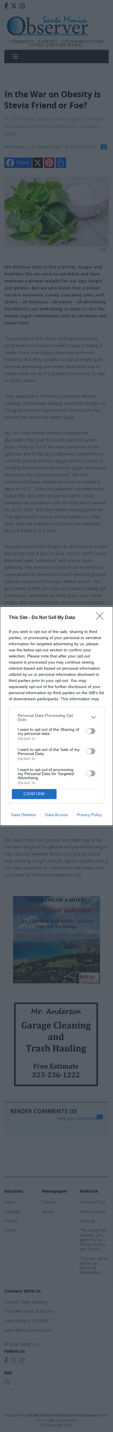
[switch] (90, 731)
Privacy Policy (89, 814)
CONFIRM (34, 794)
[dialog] (56, 716)
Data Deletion (23, 814)
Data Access (56, 814)
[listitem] (56, 717)
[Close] (101, 617)
